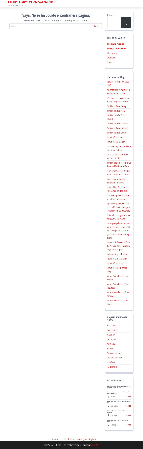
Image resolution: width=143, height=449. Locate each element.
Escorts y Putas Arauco (115, 263)
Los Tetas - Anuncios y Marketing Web (82, 439)
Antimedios (111, 57)
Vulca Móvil (111, 343)
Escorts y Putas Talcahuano (117, 258)
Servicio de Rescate (114, 353)
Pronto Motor (112, 339)
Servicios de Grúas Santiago (117, 106)
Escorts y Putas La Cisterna (116, 141)
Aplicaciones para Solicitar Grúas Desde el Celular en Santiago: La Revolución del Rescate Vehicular (118, 207)
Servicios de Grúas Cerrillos (117, 132)
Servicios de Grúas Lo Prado (117, 128)
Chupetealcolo (112, 53)
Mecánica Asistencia (114, 357)
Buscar (110, 14)
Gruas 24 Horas (113, 325)
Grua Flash (111, 334)
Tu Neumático (112, 366)
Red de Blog (94, 444)
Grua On (110, 348)
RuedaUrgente (112, 330)
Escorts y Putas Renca (115, 137)
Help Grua (111, 362)
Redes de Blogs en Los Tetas (117, 254)
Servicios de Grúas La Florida (117, 123)
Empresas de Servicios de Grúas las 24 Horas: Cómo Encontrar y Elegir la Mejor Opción (118, 246)
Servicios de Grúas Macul (116, 110)
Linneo (109, 62)
